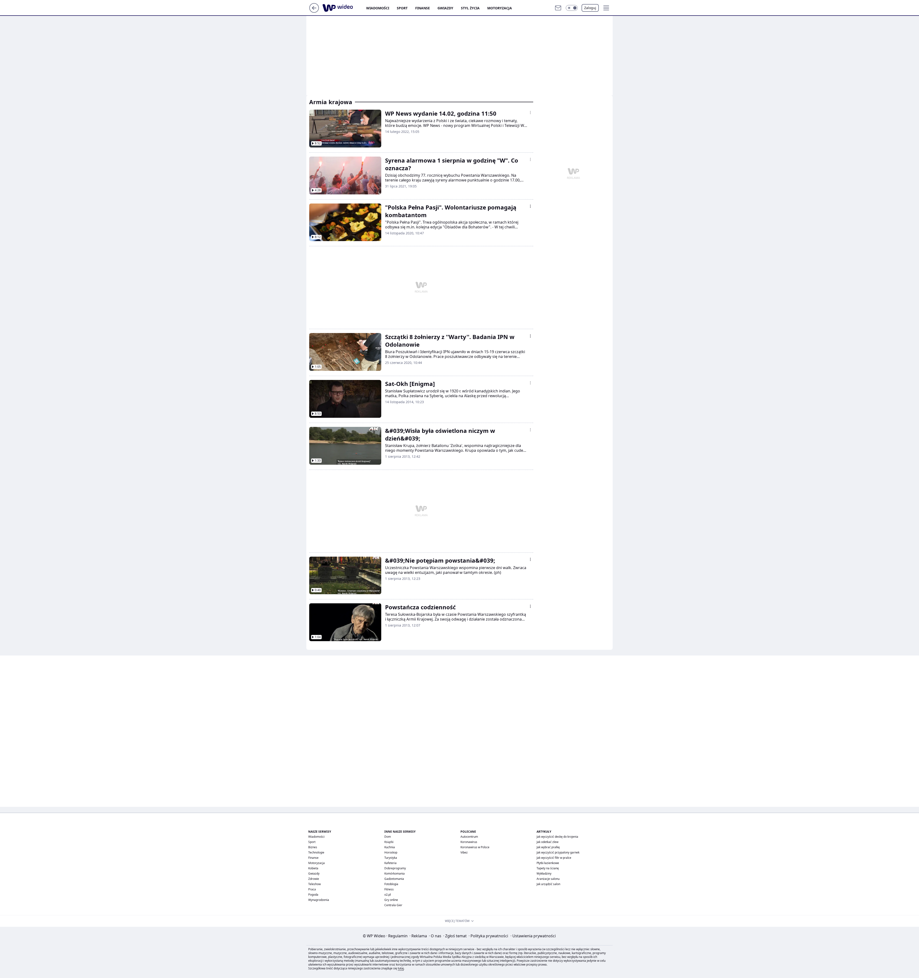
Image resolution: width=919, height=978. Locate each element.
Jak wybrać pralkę (548, 847)
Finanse (422, 8)
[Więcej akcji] (530, 112)
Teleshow (314, 884)
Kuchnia (389, 847)
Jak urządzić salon (548, 884)
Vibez (464, 852)
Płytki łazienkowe (548, 863)
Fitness (389, 889)
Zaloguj (590, 8)
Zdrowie (313, 879)
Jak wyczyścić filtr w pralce (554, 858)
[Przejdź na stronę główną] (314, 11)
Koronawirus (468, 842)
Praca (312, 889)
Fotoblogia (391, 884)
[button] (572, 8)
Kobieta (313, 868)
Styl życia (470, 8)
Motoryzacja (499, 8)
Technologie (316, 852)
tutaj (401, 968)
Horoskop (390, 852)
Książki (388, 842)
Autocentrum (469, 837)
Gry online (391, 900)
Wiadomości (377, 8)
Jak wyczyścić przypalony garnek (558, 852)
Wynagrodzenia (318, 900)
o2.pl (387, 895)
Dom (387, 837)
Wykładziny (544, 873)
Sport (402, 8)
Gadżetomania (394, 879)
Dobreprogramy (395, 868)
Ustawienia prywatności (533, 935)
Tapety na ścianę (548, 868)
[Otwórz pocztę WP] (558, 8)
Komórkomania (394, 873)
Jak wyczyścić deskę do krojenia (557, 837)
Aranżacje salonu (548, 879)
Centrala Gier (393, 905)
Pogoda (313, 895)
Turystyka (390, 858)
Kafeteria (390, 863)
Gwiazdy (445, 8)
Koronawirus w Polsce (474, 847)
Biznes (312, 847)
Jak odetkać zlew (547, 842)
